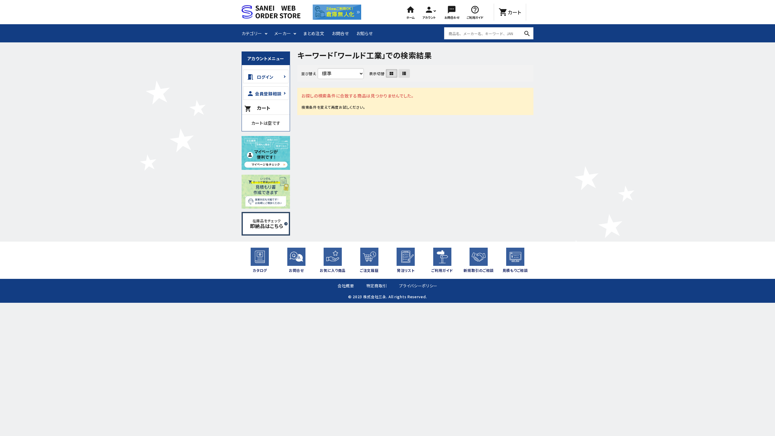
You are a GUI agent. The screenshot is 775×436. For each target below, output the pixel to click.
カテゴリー (252, 33)
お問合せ (340, 33)
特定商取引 (376, 286)
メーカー (282, 33)
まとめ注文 (314, 33)
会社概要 (346, 286)
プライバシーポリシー (418, 286)
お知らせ (364, 33)
